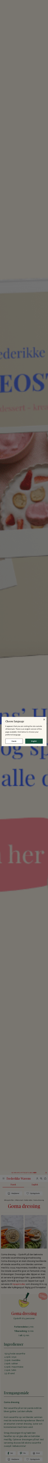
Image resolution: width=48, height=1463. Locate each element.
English (34, 741)
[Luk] (44, 719)
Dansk (14, 741)
